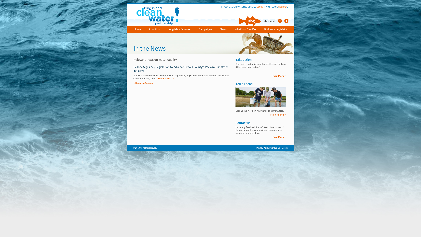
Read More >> (165, 78)
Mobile (285, 148)
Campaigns (205, 29)
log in (260, 7)
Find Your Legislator (275, 29)
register (282, 7)
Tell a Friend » (278, 114)
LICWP (156, 15)
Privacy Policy (262, 148)
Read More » (279, 76)
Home (137, 29)
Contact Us (275, 148)
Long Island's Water (179, 29)
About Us (154, 29)
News (223, 29)
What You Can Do (245, 29)
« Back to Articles (143, 83)
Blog (249, 21)
